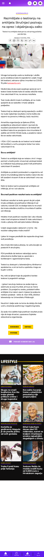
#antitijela (28, 327)
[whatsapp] (14, 40)
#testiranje (13, 333)
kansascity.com (13, 83)
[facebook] (10, 40)
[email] (26, 40)
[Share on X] (22, 40)
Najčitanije (27, 555)
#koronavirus (14, 327)
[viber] (18, 40)
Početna (6, 555)
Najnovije (16, 555)
